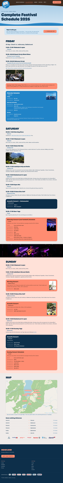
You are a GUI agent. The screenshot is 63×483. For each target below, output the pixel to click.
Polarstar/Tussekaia (28, 390)
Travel (33, 462)
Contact (33, 469)
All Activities (29, 2)
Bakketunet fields (11, 193)
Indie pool (39, 398)
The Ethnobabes (17, 361)
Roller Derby (16, 366)
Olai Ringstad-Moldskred (19, 346)
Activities (3, 466)
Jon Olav (16, 309)
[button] (7, 381)
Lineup (35, 2)
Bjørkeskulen (33, 428)
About (33, 466)
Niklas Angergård (17, 206)
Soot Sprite (16, 230)
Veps (15, 232)
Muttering (16, 227)
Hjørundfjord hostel (36, 392)
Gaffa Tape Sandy (17, 235)
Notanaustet (11, 203)
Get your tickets (8, 456)
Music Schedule (20, 2)
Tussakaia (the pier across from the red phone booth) (19, 63)
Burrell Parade (17, 342)
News (33, 467)
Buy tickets (57, 2)
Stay (32, 464)
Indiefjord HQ (10, 147)
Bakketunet (9, 176)
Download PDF (51, 31)
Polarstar (10, 94)
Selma (15, 359)
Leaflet (46, 412)
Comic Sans (16, 228)
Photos (40, 2)
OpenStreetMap (51, 412)
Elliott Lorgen (16, 344)
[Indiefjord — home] (7, 2)
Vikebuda (9, 49)
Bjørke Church (11, 283)
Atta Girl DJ (16, 368)
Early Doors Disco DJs (16, 135)
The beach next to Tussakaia (13, 56)
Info (45, 2)
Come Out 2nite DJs (26, 135)
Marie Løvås (16, 288)
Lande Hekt (16, 363)
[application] (31, 396)
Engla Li (15, 204)
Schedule (3, 464)
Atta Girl (14, 57)
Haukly (8, 213)
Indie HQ (7, 420)
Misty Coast (16, 364)
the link (34, 332)
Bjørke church (28, 393)
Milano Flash (16, 233)
